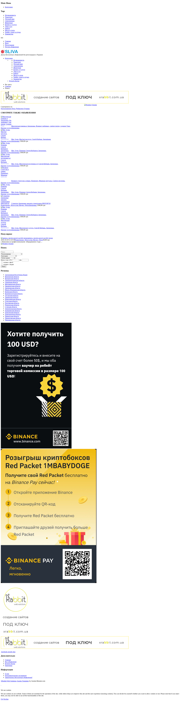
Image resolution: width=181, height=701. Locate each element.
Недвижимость (10, 15)
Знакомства (9, 34)
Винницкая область (12, 277)
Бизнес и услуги (11, 25)
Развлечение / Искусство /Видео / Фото (15, 205)
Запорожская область (12, 288)
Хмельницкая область (13, 314)
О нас (7, 674)
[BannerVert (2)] (36, 448)
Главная (8, 41)
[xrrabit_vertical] (15, 635)
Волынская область (12, 278)
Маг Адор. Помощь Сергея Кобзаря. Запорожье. (28, 192)
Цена (14, 108)
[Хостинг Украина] (90, 105)
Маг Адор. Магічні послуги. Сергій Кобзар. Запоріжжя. (31, 139)
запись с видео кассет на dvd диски (40, 238)
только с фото (8, 262)
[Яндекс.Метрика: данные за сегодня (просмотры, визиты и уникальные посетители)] (7, 688)
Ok (2, 699)
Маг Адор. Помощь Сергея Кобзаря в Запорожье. (28, 151)
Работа (7, 28)
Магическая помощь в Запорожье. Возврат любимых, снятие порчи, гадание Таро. (40, 126)
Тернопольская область (13, 309)
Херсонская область (12, 312)
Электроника (9, 21)
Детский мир (9, 19)
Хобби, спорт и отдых (13, 32)
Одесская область (11, 301)
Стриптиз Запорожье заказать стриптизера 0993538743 (30, 203)
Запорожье (16, 128)
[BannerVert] (48, 582)
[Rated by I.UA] (49, 688)
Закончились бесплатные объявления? (18, 677)
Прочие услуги (6, 128)
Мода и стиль (10, 30)
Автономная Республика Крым (16, 275)
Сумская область (11, 307)
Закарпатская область (12, 286)
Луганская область (11, 295)
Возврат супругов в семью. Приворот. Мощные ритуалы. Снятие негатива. (38, 181)
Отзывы (27, 108)
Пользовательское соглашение (16, 675)
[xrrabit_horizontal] (65, 103)
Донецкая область (11, 282)
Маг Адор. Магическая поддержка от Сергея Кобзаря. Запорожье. (34, 164)
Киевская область (11, 292)
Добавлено (20, 108)
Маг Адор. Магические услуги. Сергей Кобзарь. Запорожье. (32, 228)
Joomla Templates (23, 681)
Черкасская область (12, 316)
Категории (9, 7)
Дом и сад (8, 26)
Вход (7, 43)
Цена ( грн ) (5, 260)
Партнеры (8, 665)
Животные (9, 23)
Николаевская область (13, 299)
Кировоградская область (14, 294)
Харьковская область (12, 311)
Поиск (3, 266)
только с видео (8, 264)
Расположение (6, 108)
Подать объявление (12, 47)
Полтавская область (12, 303)
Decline (5, 699)
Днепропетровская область (14, 280)
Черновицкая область (12, 320)
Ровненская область (12, 305)
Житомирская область (13, 284)
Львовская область (11, 297)
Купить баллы (14, 81)
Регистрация (9, 45)
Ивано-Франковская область (15, 290)
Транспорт (9, 17)
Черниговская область (13, 318)
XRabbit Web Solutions (9, 681)
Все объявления (10, 662)
